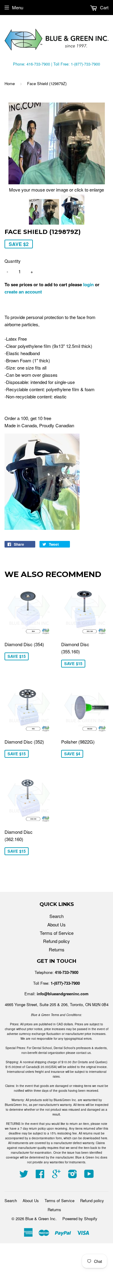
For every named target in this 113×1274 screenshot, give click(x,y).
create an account (23, 291)
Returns (56, 949)
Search (56, 916)
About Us (56, 924)
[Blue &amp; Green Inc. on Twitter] (23, 1175)
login (88, 284)
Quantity (12, 261)
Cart (103, 7)
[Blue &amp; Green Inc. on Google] (56, 1175)
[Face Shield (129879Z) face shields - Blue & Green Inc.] (44, 212)
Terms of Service (57, 933)
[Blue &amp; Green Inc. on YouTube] (89, 1175)
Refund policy (56, 941)
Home (10, 83)
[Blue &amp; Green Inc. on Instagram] (72, 1175)
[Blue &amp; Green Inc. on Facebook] (40, 1175)
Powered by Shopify (79, 1218)
